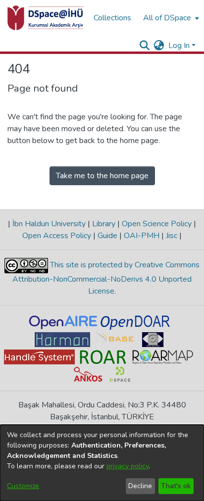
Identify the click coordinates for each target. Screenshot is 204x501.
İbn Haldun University (49, 223)
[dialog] (102, 463)
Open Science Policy (157, 223)
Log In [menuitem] (179, 45)
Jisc (171, 235)
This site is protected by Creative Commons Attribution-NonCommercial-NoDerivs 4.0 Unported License (106, 278)
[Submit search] (145, 45)
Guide (107, 235)
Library (103, 223)
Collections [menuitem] (112, 17)
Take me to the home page (102, 175)
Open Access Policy (57, 235)
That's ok (176, 486)
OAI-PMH (141, 235)
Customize (23, 486)
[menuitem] (170, 18)
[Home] (45, 17)
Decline (140, 486)
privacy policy (127, 466)
